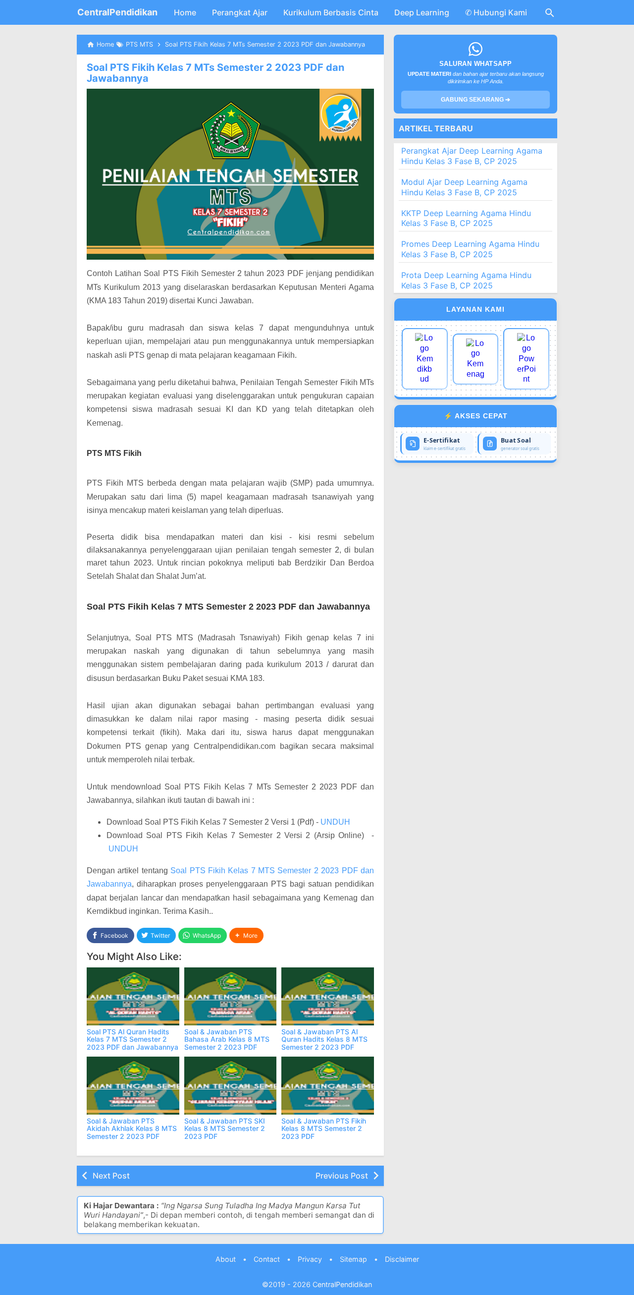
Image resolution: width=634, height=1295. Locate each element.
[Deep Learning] (425, 359)
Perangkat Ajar (239, 12)
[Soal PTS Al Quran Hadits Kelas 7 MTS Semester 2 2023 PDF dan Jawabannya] (133, 996)
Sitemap (353, 1259)
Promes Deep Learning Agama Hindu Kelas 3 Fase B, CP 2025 (470, 249)
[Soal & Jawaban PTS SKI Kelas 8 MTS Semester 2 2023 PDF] (230, 1086)
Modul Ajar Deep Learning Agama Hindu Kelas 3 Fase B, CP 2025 (464, 187)
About (225, 1259)
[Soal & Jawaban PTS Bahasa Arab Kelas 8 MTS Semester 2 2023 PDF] (230, 996)
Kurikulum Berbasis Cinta (330, 12)
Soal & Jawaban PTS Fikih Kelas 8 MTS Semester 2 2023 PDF (323, 1128)
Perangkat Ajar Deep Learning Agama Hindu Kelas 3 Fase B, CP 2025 (471, 156)
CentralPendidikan (117, 12)
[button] (246, 935)
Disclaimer (402, 1259)
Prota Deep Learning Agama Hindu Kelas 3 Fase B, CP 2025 (466, 280)
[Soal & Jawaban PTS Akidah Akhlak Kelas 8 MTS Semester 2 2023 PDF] (133, 1086)
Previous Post (342, 1176)
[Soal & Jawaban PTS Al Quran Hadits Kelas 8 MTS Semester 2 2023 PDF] (327, 996)
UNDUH (335, 822)
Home (185, 12)
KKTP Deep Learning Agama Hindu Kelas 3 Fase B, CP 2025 (466, 218)
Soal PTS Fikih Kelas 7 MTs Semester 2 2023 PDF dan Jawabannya (215, 72)
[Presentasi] (526, 359)
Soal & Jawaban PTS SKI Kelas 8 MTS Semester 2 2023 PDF (224, 1128)
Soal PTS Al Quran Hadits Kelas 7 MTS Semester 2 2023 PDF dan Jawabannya (132, 1039)
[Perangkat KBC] (476, 359)
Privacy (310, 1259)
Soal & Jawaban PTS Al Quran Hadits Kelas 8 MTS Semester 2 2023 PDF (324, 1039)
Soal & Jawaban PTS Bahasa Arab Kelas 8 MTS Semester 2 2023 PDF (226, 1039)
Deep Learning (421, 12)
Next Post (111, 1176)
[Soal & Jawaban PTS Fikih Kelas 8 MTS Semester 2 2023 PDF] (327, 1086)
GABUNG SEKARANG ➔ (475, 99)
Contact (267, 1259)
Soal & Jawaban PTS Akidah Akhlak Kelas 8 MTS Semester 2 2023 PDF (132, 1128)
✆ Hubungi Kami (496, 12)
